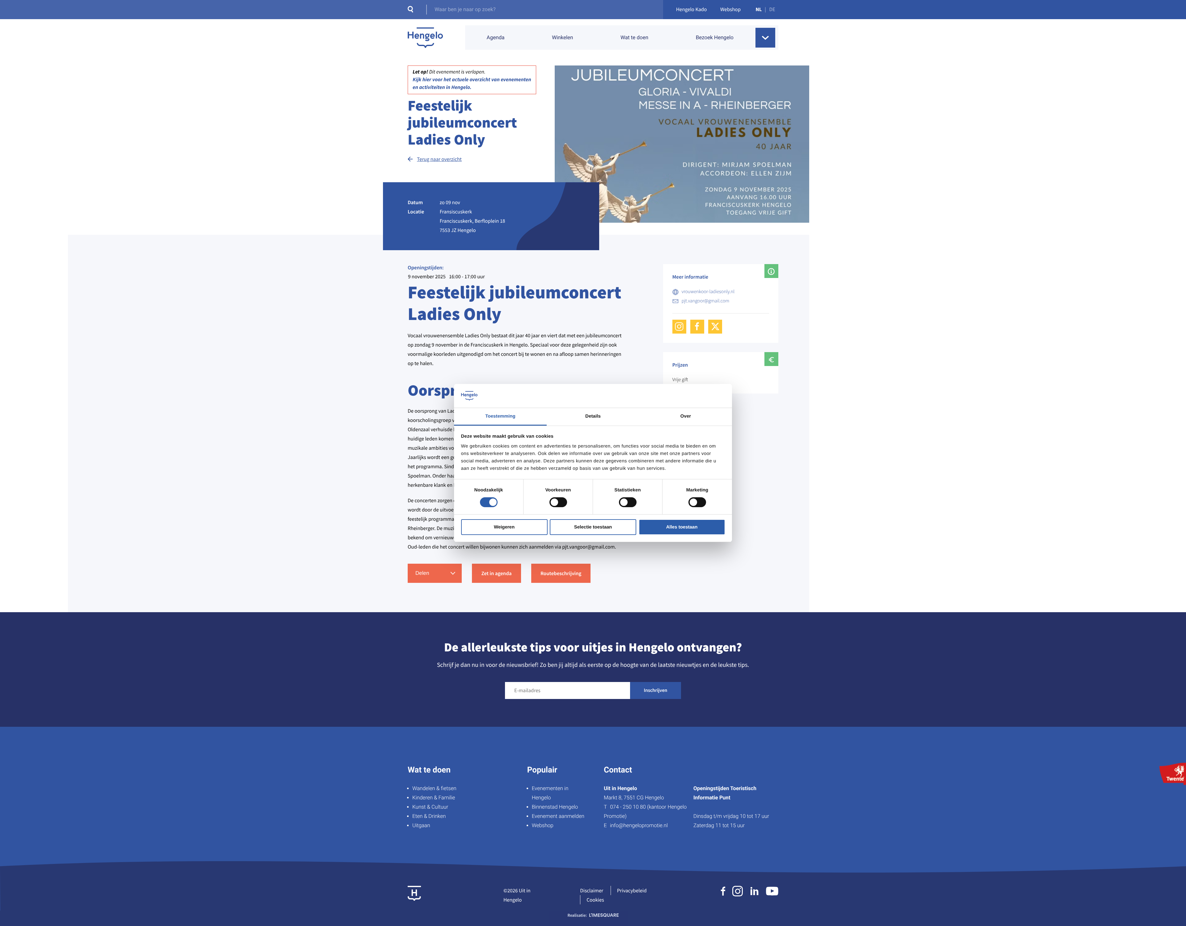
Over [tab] (685, 416)
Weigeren (504, 527)
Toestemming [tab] (500, 416)
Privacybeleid (632, 890)
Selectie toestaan (593, 527)
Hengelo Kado (691, 9)
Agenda (496, 38)
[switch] (558, 502)
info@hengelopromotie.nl (639, 826)
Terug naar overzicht (439, 159)
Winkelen (562, 38)
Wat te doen (634, 38)
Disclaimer (591, 890)
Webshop (730, 9)
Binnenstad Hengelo (555, 807)
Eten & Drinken (429, 816)
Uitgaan (421, 826)
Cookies (595, 899)
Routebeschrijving (561, 573)
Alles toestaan (682, 527)
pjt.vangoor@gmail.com (706, 301)
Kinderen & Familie (433, 798)
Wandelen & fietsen (434, 788)
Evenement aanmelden (558, 816)
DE (772, 9)
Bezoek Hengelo (715, 38)
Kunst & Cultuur (430, 807)
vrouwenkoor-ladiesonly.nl (708, 291)
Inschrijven (655, 690)
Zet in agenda (496, 573)
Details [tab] (593, 416)
